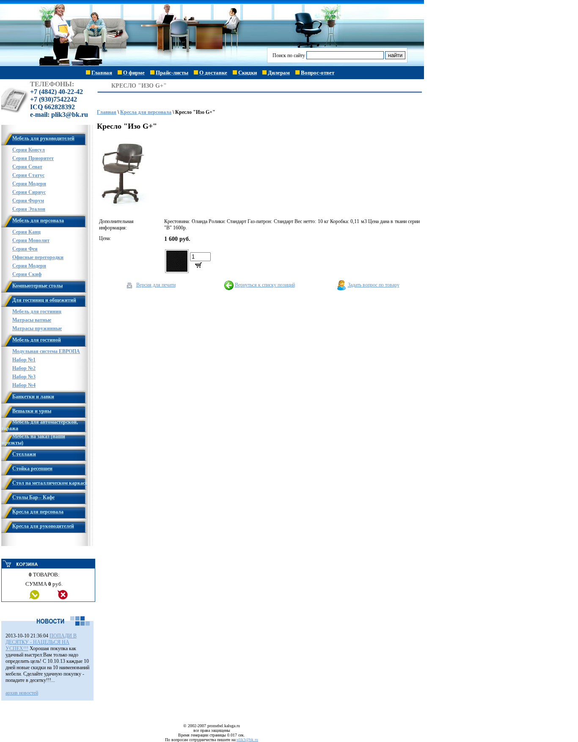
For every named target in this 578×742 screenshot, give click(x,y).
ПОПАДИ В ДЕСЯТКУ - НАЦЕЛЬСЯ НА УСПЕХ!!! (41, 642)
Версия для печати (156, 285)
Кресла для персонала (145, 112)
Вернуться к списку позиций (265, 285)
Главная (106, 112)
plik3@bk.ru (247, 739)
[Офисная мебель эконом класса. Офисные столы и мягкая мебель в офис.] (133, 64)
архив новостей (22, 693)
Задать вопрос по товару (373, 285)
